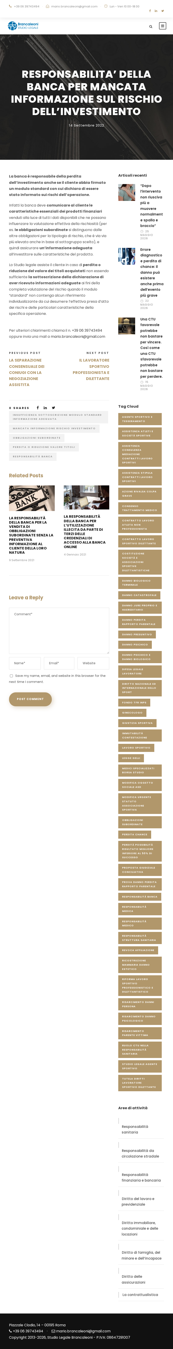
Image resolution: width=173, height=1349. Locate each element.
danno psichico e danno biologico (136, 657)
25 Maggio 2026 (146, 234)
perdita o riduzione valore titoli (44, 447)
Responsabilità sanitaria (135, 1129)
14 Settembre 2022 (86, 125)
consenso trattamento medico (139, 508)
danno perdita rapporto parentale (138, 622)
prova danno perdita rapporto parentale (139, 884)
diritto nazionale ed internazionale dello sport (139, 688)
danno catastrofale (139, 595)
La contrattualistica (140, 1294)
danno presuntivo (137, 634)
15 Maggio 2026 (146, 385)
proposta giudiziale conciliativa (138, 870)
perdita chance (134, 834)
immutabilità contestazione (134, 735)
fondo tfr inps (134, 702)
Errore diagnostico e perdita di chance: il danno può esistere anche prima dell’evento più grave (152, 272)
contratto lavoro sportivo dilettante (139, 541)
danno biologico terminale (136, 583)
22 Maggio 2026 (146, 304)
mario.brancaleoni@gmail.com (74, 6)
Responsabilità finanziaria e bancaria (141, 1177)
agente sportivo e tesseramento (137, 419)
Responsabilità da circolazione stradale (140, 1153)
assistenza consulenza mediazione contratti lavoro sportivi (137, 454)
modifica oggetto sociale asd (137, 785)
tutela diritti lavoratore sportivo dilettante (139, 1083)
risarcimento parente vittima (135, 1033)
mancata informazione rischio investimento (54, 428)
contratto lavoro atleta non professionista (138, 525)
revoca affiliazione (138, 950)
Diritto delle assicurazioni (133, 1279)
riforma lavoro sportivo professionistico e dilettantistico (137, 985)
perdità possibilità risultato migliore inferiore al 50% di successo (137, 851)
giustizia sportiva (137, 723)
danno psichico (135, 644)
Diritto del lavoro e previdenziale (138, 1201)
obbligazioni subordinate (37, 438)
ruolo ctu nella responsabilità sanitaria (135, 1050)
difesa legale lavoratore (132, 671)
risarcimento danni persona (138, 1004)
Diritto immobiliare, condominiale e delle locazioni (140, 1228)
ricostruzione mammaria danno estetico (136, 965)
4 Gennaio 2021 (75, 554)
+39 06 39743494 (87, 330)
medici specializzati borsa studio (138, 770)
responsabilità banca (33, 456)
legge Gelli (131, 758)
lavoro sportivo (136, 747)
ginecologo (132, 712)
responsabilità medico (134, 923)
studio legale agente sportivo (139, 1066)
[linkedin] (156, 11)
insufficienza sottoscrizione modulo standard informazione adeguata (57, 417)
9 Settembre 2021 (21, 560)
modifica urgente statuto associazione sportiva (136, 803)
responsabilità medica (134, 909)
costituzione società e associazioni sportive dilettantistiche (136, 562)
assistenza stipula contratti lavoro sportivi (137, 477)
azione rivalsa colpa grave (139, 494)
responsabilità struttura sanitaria (139, 938)
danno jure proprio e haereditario (139, 607)
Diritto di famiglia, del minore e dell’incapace (142, 1255)
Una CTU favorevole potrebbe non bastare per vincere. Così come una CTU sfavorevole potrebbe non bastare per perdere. (151, 348)
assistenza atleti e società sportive (137, 433)
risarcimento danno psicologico (139, 1018)
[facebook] (150, 11)
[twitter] (162, 11)
